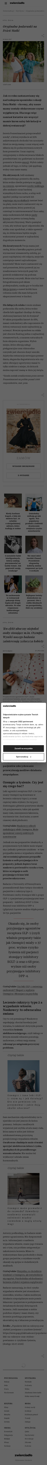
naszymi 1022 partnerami (21, 721)
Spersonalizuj (22, 757)
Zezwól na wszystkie (24, 748)
